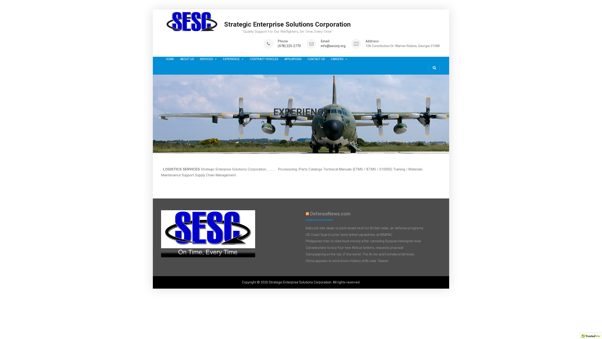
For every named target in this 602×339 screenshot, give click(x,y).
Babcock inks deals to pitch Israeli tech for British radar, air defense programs (364, 228)
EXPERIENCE (231, 59)
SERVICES (206, 59)
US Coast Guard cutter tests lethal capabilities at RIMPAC (349, 235)
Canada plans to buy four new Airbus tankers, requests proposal (354, 248)
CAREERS (337, 59)
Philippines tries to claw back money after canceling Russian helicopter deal (363, 241)
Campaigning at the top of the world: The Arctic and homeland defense (360, 254)
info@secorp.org (333, 46)
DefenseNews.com (330, 214)
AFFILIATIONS (292, 59)
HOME (170, 59)
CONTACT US (316, 59)
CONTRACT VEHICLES (264, 59)
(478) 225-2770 (289, 46)
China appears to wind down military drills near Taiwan (347, 261)
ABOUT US (187, 59)
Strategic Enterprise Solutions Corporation (287, 24)
